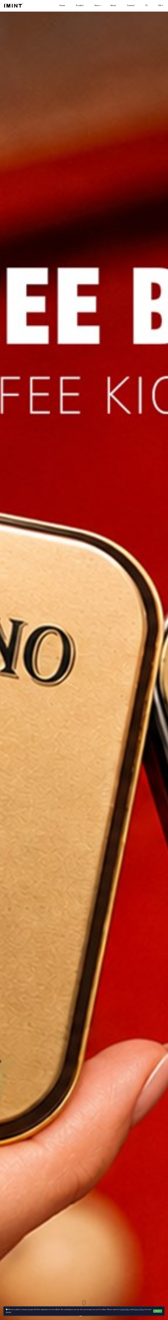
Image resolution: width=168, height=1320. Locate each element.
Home (62, 6)
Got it (157, 1311)
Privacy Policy (138, 1310)
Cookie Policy (124, 1310)
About (113, 6)
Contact (131, 6)
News (96, 6)
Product (80, 6)
